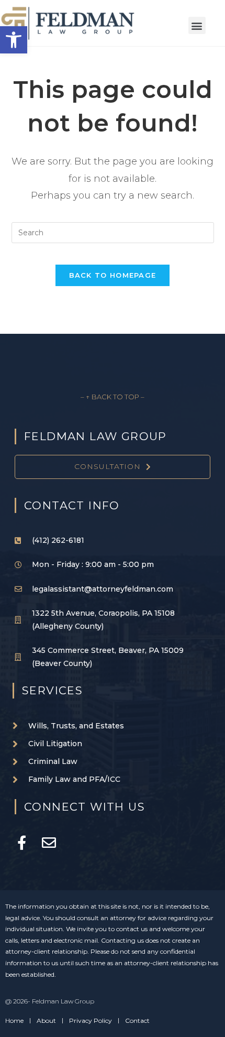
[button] (197, 25)
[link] (13, 39)
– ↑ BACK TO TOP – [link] (112, 396)
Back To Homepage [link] (112, 275)
